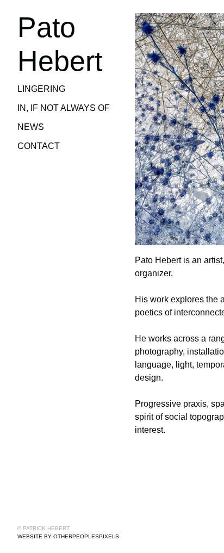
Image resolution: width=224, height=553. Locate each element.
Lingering (40, 89)
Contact (38, 146)
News (29, 127)
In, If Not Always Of (64, 108)
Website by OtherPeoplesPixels (68, 536)
